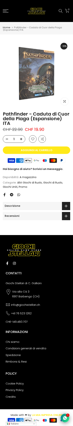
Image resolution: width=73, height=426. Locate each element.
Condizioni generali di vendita (26, 348)
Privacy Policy (15, 390)
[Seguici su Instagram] (14, 263)
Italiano (14, 423)
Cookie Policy (15, 383)
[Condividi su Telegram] (11, 194)
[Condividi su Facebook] (4, 194)
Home (6, 27)
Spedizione (13, 355)
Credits (11, 397)
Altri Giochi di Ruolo (29, 182)
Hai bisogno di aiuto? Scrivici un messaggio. (33, 169)
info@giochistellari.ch (25, 305)
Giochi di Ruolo (52, 182)
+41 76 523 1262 (21, 313)
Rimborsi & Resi (16, 361)
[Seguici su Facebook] (7, 263)
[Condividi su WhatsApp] (18, 194)
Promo (23, 187)
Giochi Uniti (10, 187)
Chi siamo (12, 342)
